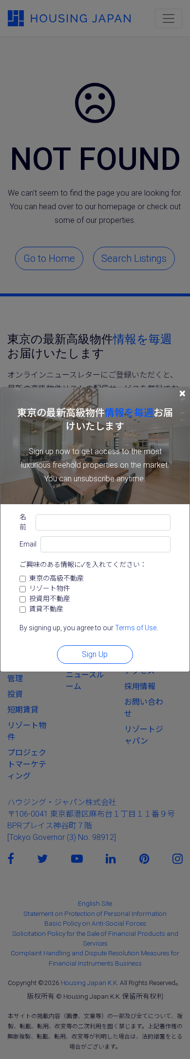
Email (28, 544)
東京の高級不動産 (56, 578)
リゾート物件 (49, 588)
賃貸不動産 (46, 609)
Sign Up (95, 654)
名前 (22, 522)
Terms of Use (135, 628)
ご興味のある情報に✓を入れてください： (83, 564)
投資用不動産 (49, 599)
